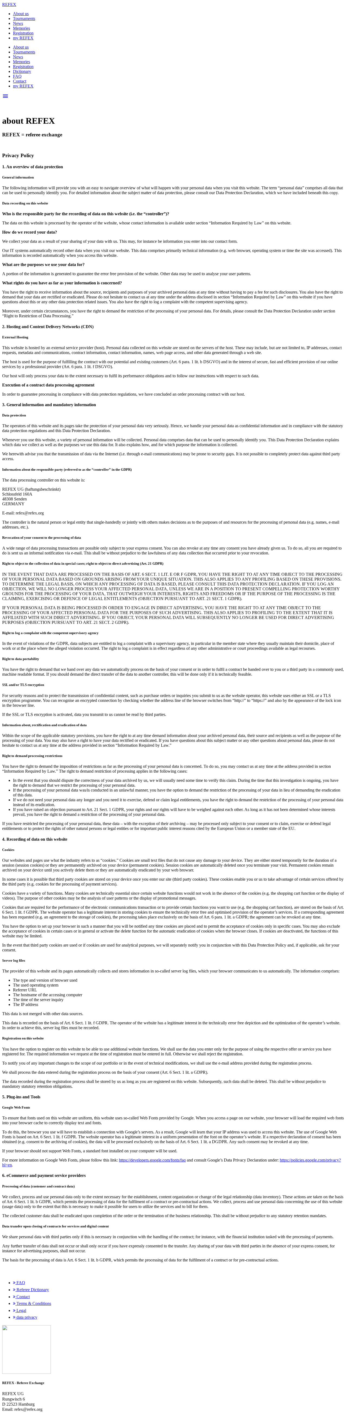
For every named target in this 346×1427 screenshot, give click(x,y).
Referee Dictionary (32, 1289)
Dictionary (22, 71)
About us (21, 13)
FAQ (17, 76)
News (18, 23)
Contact (19, 81)
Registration (23, 33)
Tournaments (24, 18)
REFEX (9, 4)
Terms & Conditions (33, 1303)
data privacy (26, 1317)
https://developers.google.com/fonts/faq (152, 1160)
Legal (20, 1310)
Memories (21, 28)
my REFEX (23, 38)
